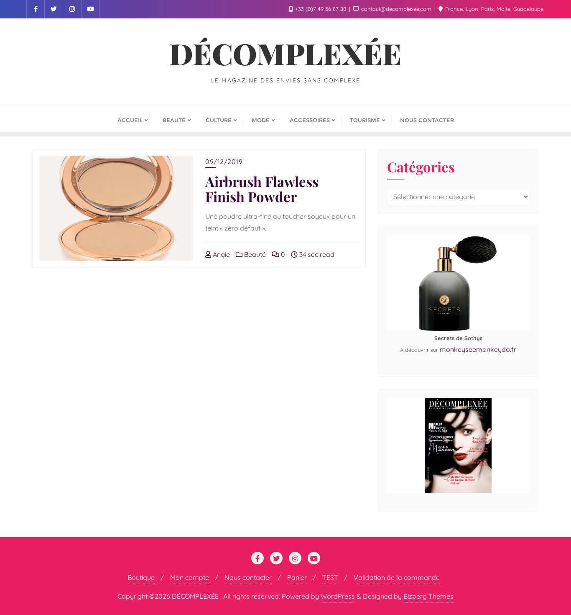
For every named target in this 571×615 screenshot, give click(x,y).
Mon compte (189, 577)
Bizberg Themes (428, 596)
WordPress (338, 596)
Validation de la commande (397, 577)
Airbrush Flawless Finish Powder (262, 188)
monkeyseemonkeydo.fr (478, 349)
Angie (220, 254)
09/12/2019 (223, 161)
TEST (330, 577)
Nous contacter (248, 577)
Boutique (141, 577)
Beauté (254, 254)
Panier (297, 577)
